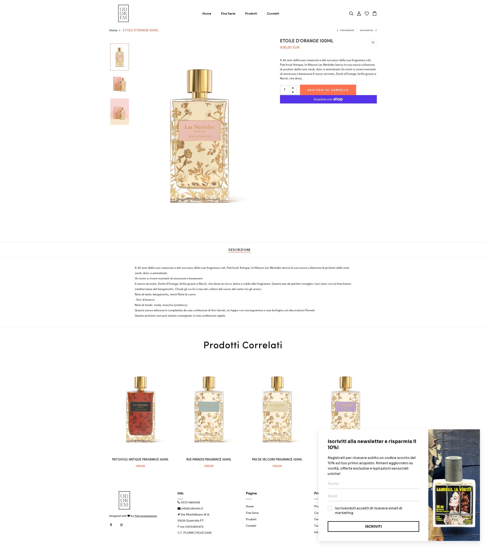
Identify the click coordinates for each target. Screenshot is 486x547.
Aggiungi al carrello (328, 90)
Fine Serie (228, 13)
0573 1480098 (190, 502)
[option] (119, 57)
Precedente (347, 30)
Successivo (366, 30)
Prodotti (251, 13)
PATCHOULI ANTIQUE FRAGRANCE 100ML (140, 459)
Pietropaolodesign (146, 516)
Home (206, 13)
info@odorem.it (192, 508)
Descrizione (240, 250)
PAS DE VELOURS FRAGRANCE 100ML (277, 459)
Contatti (273, 13)
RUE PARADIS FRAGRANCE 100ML (208, 459)
